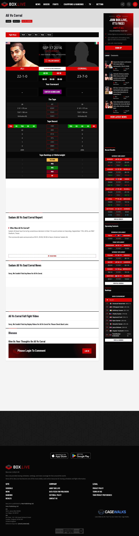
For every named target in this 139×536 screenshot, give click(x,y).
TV (90, 4)
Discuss (49, 35)
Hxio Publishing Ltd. (27, 503)
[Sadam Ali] (22, 54)
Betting (99, 4)
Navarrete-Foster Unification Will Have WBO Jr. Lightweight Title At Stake (122, 64)
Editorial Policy (55, 495)
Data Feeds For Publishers (59, 491)
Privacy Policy (98, 488)
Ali (22, 68)
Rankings (9, 495)
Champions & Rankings (74, 4)
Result (23, 35)
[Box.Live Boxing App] (59, 456)
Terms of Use (97, 491)
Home (8, 21)
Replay (42, 35)
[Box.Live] (13, 4)
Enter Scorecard (52, 91)
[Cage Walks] (112, 512)
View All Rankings (118, 340)
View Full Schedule (118, 283)
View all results (118, 219)
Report (29, 35)
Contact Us (53, 498)
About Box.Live (54, 488)
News (38, 4)
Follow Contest (53, 61)
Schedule (9, 488)
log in (87, 351)
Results (16, 21)
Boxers (46, 4)
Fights (55, 4)
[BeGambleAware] (69, 531)
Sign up (118, 47)
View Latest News (118, 116)
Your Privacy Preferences (102, 495)
